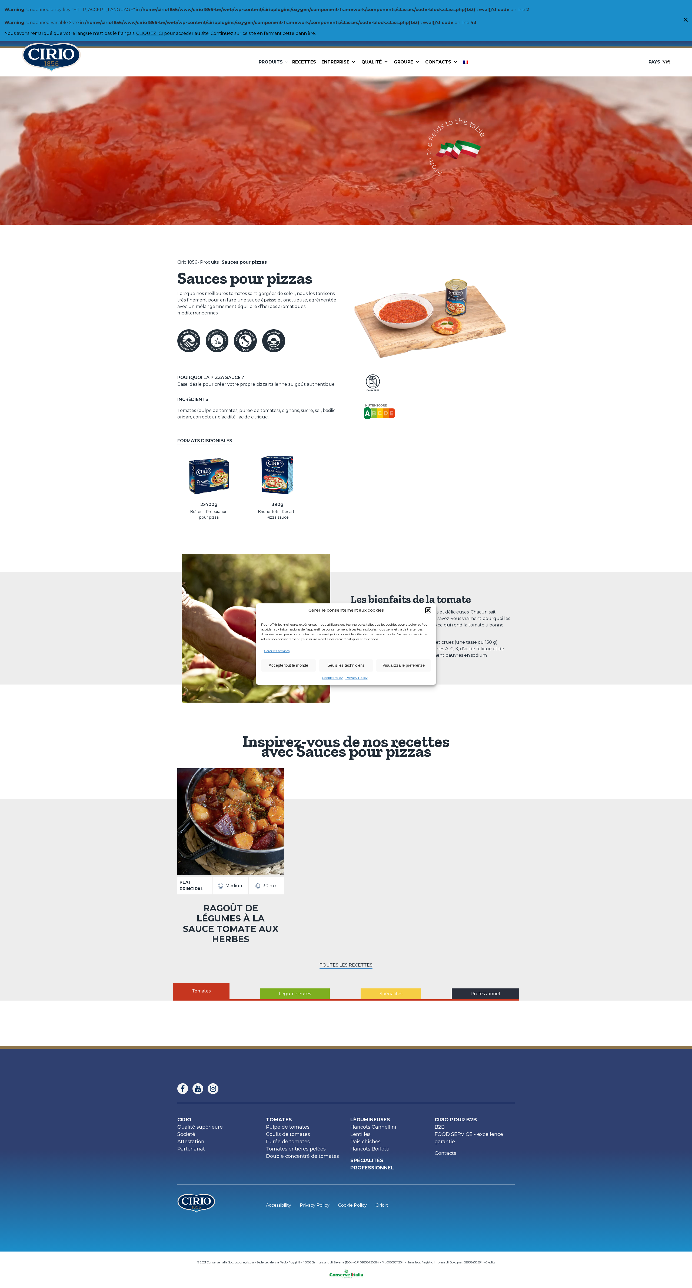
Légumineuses (370, 1120)
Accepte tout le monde (288, 665)
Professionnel (372, 1168)
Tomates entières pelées (296, 1149)
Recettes (304, 62)
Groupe (403, 62)
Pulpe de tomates (288, 1127)
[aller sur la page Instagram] (215, 1088)
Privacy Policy (356, 678)
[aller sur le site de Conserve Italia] (346, 1272)
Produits (209, 262)
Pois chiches (365, 1142)
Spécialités (366, 1160)
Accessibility (278, 1205)
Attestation (190, 1142)
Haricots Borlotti (370, 1149)
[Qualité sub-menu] (387, 62)
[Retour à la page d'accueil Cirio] (51, 62)
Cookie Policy (332, 678)
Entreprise (335, 62)
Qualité (371, 62)
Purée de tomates (288, 1142)
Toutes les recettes (346, 965)
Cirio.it (381, 1205)
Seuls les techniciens (346, 665)
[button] (428, 610)
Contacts (438, 62)
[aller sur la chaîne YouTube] (200, 1088)
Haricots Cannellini (373, 1127)
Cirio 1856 (187, 262)
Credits (490, 1262)
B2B (440, 1127)
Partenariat (191, 1149)
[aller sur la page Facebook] (184, 1088)
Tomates (279, 1120)
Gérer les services (277, 651)
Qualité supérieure (200, 1127)
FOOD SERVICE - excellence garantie (469, 1138)
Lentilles (360, 1134)
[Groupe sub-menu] (418, 62)
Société (186, 1134)
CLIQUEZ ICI (149, 33)
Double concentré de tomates (302, 1156)
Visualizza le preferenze (403, 665)
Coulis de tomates (288, 1134)
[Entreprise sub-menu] (354, 62)
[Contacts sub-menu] (456, 62)
